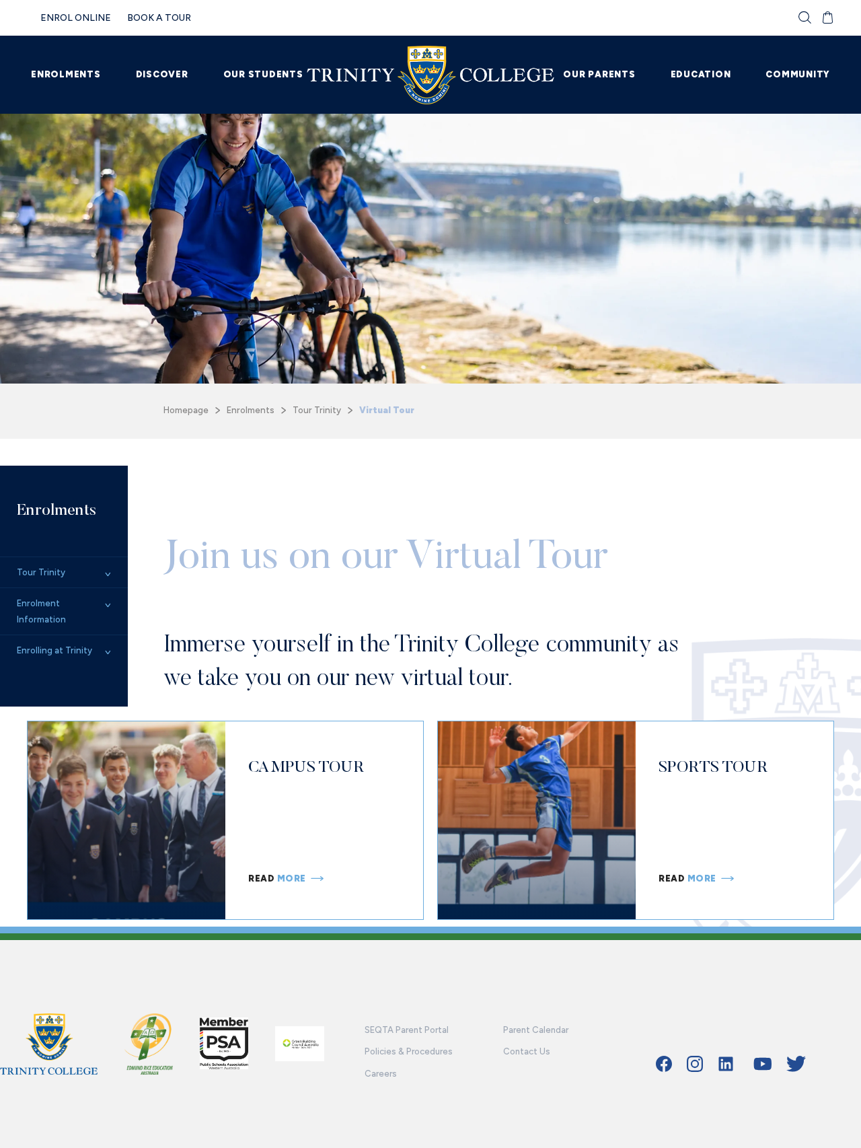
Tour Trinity (317, 410)
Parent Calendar (535, 1030)
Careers (381, 1074)
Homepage (186, 410)
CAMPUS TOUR (306, 766)
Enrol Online (75, 18)
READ (277, 878)
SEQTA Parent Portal (407, 1030)
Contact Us (526, 1051)
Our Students (263, 74)
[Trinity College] (430, 75)
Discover (162, 74)
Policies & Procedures (409, 1051)
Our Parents (599, 74)
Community (797, 74)
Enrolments (66, 74)
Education (701, 74)
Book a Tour (159, 18)
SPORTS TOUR (713, 766)
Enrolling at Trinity (54, 650)
